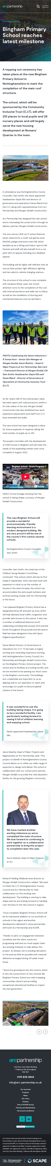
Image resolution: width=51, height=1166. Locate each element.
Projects (25, 1092)
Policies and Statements (25, 1108)
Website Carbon (30, 1126)
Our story (25, 1098)
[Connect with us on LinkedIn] (22, 1119)
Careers (25, 1102)
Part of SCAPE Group (25, 1105)
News (25, 1095)
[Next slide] (45, 1032)
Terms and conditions (25, 1111)
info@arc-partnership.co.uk (25, 1082)
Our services (26, 1089)
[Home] (13, 6)
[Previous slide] (39, 1032)
